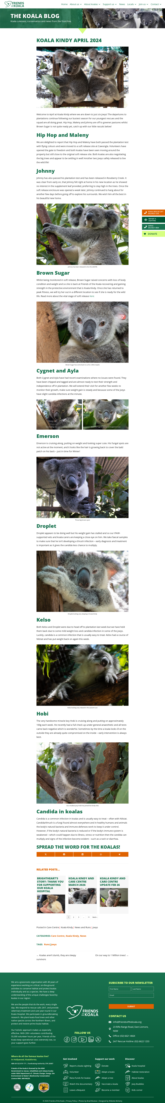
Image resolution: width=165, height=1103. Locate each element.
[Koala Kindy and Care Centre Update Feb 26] (114, 895)
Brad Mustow (92, 1101)
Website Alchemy (115, 1101)
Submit (131, 1006)
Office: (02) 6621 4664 (124, 1035)
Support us (109, 4)
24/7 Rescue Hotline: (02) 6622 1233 (131, 1041)
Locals (130, 4)
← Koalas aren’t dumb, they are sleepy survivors (56, 957)
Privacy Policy (71, 1101)
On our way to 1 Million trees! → (112, 955)
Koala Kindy (67, 927)
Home (64, 4)
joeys (95, 927)
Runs (88, 927)
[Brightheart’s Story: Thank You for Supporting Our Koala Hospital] (51, 895)
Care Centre (53, 927)
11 (89, 917)
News (122, 4)
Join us (142, 4)
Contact (155, 4)
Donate (152, 233)
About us (75, 4)
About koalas (91, 4)
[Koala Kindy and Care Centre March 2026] (82, 895)
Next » (94, 917)
